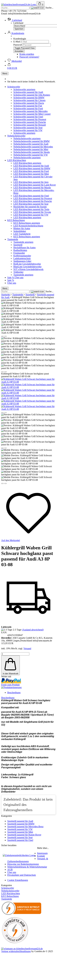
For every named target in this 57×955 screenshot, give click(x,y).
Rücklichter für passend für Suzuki (30, 206)
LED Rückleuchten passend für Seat (30, 204)
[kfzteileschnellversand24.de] (19, 4)
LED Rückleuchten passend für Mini (31, 174)
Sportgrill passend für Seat (20, 837)
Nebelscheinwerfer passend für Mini (30, 149)
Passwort (17, 44)
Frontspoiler (19, 253)
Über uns (19, 277)
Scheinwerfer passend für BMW (28, 97)
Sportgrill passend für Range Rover (24, 834)
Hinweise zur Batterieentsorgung (23, 864)
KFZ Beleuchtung (16, 220)
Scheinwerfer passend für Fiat (27, 105)
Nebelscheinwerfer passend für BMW (31, 141)
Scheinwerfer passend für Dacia (28, 103)
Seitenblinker (19, 231)
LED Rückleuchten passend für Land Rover (34, 185)
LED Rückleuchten (16, 160)
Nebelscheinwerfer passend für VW (30, 155)
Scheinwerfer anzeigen (24, 89)
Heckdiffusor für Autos (24, 247)
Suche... (49, 7)
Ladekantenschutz (22, 258)
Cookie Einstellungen (17, 880)
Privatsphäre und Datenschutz (21, 875)
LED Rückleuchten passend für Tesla (31, 209)
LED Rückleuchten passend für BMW (31, 168)
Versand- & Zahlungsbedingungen (27, 860)
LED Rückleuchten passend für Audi (31, 165)
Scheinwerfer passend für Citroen (29, 100)
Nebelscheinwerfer (16, 135)
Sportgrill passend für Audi (20, 821)
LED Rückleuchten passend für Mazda (32, 187)
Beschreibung (14, 692)
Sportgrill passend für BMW (21, 824)
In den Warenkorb (10, 673)
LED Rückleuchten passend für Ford (31, 171)
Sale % (11, 277)
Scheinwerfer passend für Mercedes (30, 111)
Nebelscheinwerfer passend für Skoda (31, 152)
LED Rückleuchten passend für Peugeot (32, 198)
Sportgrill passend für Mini (20, 832)
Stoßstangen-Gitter (22, 261)
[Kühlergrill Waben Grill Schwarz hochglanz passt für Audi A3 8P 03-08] (28, 382)
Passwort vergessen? (29, 57)
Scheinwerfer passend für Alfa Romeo (31, 95)
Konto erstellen (26, 54)
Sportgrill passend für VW (20, 829)
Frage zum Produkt (10, 684)
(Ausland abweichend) (33, 629)
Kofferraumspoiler (22, 255)
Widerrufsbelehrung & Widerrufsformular (27, 867)
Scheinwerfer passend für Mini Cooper (32, 114)
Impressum (42, 853)
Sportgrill (17, 244)
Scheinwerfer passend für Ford (28, 108)
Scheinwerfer (13, 86)
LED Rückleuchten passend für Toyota (32, 212)
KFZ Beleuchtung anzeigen (26, 223)
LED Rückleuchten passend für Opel (31, 195)
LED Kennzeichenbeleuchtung (28, 225)
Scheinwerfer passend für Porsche (29, 122)
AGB (10, 869)
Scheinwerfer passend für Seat (27, 127)
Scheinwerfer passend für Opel (28, 116)
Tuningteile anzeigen (23, 242)
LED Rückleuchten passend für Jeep (30, 182)
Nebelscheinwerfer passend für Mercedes (33, 146)
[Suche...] (37, 8)
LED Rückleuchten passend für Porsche (32, 201)
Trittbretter (18, 272)
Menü (4, 73)
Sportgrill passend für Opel (20, 840)
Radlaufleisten (20, 250)
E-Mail (16, 41)
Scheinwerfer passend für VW (27, 130)
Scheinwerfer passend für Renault (29, 125)
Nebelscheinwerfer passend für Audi (30, 144)
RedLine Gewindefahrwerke (27, 264)
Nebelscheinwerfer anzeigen (27, 138)
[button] (14, 20)
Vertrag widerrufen (10, 951)
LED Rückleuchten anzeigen (27, 163)
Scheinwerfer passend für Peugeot (29, 119)
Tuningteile (12, 239)
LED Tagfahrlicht (21, 234)
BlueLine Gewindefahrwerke (27, 266)
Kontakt (41, 856)
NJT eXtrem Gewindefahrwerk (28, 269)
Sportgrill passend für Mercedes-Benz (25, 826)
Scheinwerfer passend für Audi (28, 92)
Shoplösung (25, 951)
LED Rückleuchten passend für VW (30, 215)
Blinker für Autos (21, 228)
